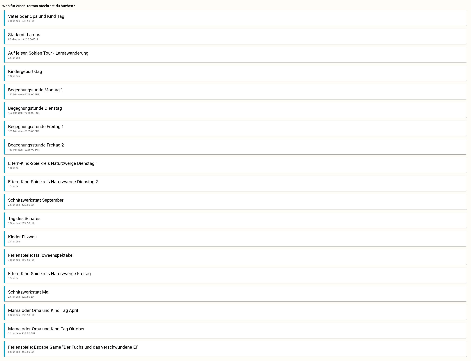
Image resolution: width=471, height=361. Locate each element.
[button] (235, 18)
